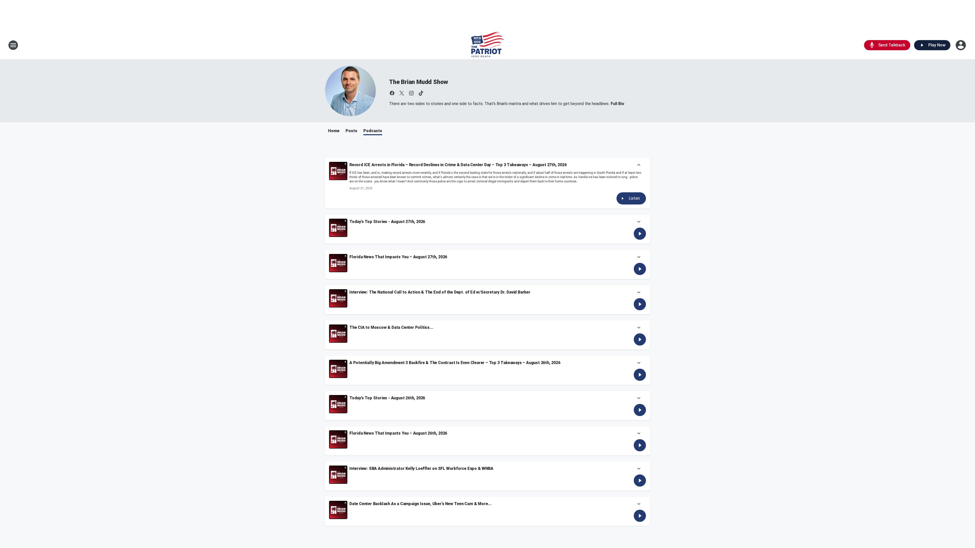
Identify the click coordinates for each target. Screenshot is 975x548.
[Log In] (961, 45)
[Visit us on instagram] (411, 93)
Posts (351, 130)
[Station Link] (487, 45)
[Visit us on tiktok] (421, 93)
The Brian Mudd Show (418, 81)
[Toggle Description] (639, 165)
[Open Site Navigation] (13, 45)
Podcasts (372, 130)
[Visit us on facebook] (392, 93)
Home (333, 130)
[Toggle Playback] (338, 171)
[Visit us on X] (402, 93)
